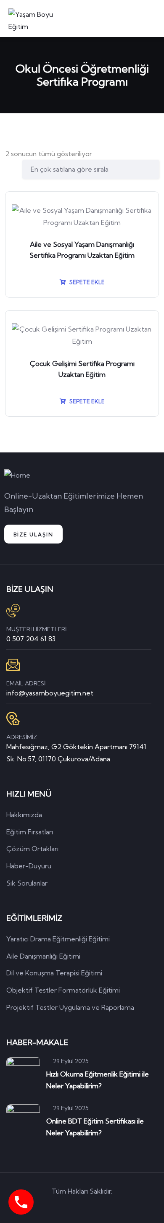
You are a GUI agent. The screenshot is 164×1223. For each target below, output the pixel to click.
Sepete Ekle (86, 282)
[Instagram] (118, 1205)
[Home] (17, 475)
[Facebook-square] (70, 1205)
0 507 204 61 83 (31, 639)
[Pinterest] (94, 1205)
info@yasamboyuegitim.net (49, 693)
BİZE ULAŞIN (33, 534)
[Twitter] (46, 1205)
